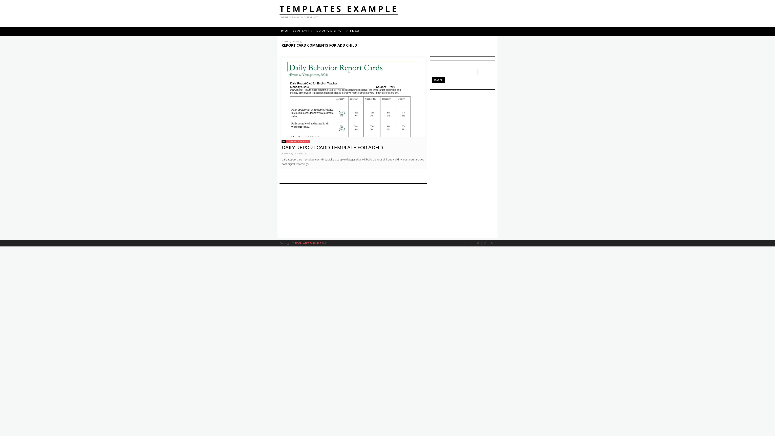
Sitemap (352, 31)
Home (284, 31)
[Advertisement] (462, 160)
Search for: (435, 71)
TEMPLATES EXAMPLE (339, 8)
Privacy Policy (328, 31)
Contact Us (302, 31)
